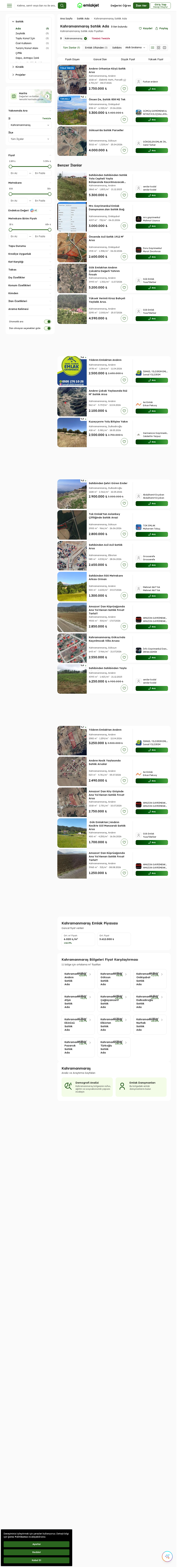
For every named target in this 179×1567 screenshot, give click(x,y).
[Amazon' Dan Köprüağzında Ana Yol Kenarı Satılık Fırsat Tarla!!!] (72, 617)
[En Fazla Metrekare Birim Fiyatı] (49, 229)
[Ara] (62, 5)
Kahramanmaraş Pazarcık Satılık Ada (69, 1047)
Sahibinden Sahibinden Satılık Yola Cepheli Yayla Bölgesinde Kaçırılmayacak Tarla (108, 180)
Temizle (46, 118)
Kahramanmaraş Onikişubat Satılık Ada (141, 979)
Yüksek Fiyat (155, 59)
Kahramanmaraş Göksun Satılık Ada (106, 979)
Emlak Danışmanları (142, 1082)
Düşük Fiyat (128, 59)
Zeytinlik (20, 33)
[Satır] (153, 47)
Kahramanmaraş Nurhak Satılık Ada (141, 1024)
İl (9, 118)
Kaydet (147, 28)
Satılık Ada (83, 18)
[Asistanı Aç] (167, 1556)
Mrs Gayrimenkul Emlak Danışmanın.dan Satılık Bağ (106, 207)
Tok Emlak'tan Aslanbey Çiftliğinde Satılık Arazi (104, 515)
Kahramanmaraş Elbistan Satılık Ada (106, 1024)
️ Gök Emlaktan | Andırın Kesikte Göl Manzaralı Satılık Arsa (107, 826)
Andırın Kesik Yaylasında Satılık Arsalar (105, 762)
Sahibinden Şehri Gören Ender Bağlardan (108, 485)
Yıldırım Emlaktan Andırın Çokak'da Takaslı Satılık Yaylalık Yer (105, 363)
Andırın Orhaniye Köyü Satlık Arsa (107, 70)
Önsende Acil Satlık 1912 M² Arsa (106, 238)
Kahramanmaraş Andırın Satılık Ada (69, 979)
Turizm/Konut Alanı (27, 48)
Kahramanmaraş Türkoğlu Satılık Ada (105, 1047)
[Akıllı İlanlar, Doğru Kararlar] (88, 5)
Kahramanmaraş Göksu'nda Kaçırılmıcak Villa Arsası (107, 639)
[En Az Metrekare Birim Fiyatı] (10, 229)
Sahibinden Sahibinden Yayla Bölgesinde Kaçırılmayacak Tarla (108, 672)
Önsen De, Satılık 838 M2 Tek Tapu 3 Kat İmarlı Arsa (107, 101)
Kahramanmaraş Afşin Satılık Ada (70, 1002)
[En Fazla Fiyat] (49, 166)
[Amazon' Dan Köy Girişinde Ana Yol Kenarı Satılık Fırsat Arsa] (72, 802)
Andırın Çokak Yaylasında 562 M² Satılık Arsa (108, 392)
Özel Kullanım (23, 43)
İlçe (10, 132)
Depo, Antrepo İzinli (27, 58)
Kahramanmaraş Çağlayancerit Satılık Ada (105, 1002)
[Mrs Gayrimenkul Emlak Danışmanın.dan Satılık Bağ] (72, 216)
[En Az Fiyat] (10, 166)
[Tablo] (164, 47)
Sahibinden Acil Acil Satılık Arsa (106, 546)
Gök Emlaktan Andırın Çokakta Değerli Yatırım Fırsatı (104, 271)
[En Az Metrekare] (10, 194)
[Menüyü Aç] (9, 5)
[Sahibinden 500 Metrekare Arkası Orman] (72, 586)
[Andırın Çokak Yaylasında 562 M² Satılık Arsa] (72, 401)
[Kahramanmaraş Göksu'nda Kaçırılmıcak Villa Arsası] (72, 648)
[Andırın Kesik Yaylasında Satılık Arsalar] (72, 771)
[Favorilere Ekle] (124, 88)
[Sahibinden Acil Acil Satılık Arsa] (72, 555)
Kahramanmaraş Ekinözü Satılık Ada (69, 1024)
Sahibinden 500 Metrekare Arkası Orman (106, 577)
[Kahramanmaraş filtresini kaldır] (85, 38)
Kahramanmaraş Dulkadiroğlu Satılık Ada (141, 1002)
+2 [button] (124, 79)
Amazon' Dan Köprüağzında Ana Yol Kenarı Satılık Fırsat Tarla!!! (107, 610)
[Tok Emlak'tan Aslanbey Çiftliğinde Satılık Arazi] (72, 525)
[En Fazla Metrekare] (49, 194)
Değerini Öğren (121, 5)
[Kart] (159, 47)
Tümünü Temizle (101, 38)
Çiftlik (19, 53)
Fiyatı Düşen (72, 59)
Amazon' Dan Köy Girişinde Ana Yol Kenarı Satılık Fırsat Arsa (106, 795)
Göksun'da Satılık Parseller (106, 130)
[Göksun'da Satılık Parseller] (72, 141)
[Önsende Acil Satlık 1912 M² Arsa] (72, 247)
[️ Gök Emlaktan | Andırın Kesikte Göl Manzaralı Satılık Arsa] (72, 833)
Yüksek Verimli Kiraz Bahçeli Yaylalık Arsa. (107, 300)
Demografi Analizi (87, 1082)
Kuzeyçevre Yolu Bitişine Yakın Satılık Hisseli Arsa (108, 423)
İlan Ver (141, 5)
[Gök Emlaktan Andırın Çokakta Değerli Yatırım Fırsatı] (72, 278)
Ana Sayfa (66, 18)
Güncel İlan (100, 59)
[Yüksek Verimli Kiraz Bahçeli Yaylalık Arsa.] (72, 309)
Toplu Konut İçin (25, 38)
